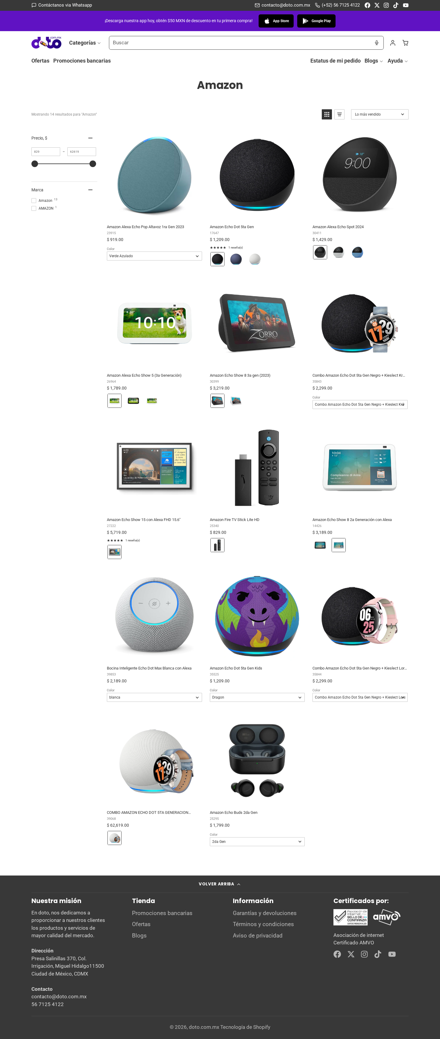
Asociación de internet (358, 935)
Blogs (371, 60)
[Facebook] (367, 5)
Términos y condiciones (263, 924)
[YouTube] (406, 5)
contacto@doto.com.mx (286, 5)
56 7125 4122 (47, 1004)
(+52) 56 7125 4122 (341, 5)
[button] (327, 114)
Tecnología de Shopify (245, 1027)
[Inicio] (46, 43)
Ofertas (40, 60)
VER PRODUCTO (154, 213)
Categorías (82, 42)
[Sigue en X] (377, 5)
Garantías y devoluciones (265, 913)
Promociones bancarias (82, 60)
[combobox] (239, 42)
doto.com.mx (204, 1027)
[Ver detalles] (367, 917)
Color (111, 249)
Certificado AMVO (353, 943)
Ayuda (395, 60)
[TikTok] (396, 5)
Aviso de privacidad (258, 935)
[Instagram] (386, 5)
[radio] (217, 259)
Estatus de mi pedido (335, 60)
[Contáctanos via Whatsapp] (61, 5)
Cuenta (392, 43)
